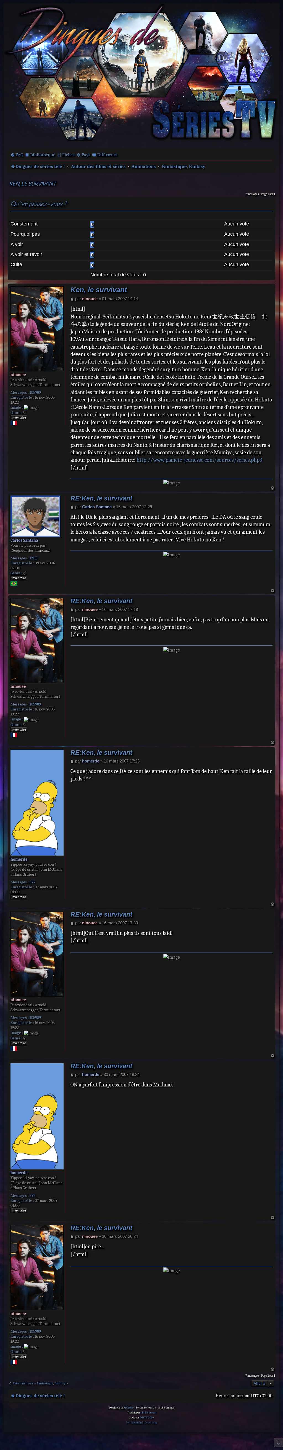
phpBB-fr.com (148, 1412)
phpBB (129, 1407)
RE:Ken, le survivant (101, 498)
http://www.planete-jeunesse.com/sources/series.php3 (199, 460)
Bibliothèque (42, 154)
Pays (86, 154)
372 (32, 882)
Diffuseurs (107, 154)
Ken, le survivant (32, 184)
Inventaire (19, 417)
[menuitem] (17, 155)
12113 (34, 558)
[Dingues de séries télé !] (141, 75)
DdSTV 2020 (147, 1417)
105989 (35, 392)
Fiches (68, 154)
